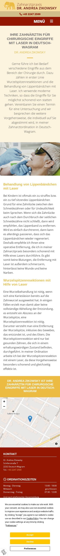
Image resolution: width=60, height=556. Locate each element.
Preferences (30, 548)
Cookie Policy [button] (32, 518)
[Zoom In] (4, 401)
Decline (30, 542)
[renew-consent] (4, 552)
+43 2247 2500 (31, 14)
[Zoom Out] (4, 406)
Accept (30, 535)
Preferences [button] (11, 525)
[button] (53, 21)
